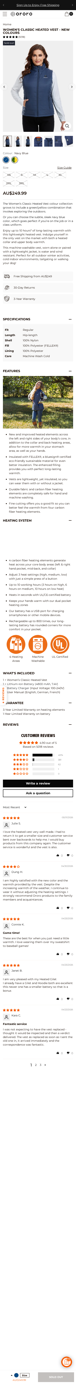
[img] (11, 818)
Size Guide (64, 167)
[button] (5, 14)
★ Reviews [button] (3, 695)
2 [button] (36, 1065)
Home (7, 24)
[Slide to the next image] (71, 86)
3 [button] (40, 1065)
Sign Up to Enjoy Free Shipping (38, 5)
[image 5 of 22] (38, 141)
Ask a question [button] (38, 793)
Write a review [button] (38, 783)
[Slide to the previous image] (4, 86)
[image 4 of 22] (28, 141)
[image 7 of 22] (58, 141)
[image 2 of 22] (7, 141)
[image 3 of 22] (17, 141)
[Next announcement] (72, 5)
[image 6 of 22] (48, 141)
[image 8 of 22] (69, 141)
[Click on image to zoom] (67, 126)
